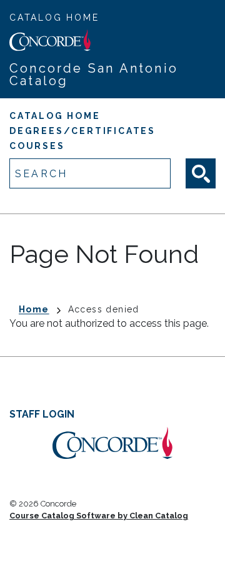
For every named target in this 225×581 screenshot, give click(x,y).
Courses (37, 146)
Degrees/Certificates (82, 131)
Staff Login (41, 414)
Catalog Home (54, 18)
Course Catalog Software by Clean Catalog (98, 515)
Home (34, 309)
